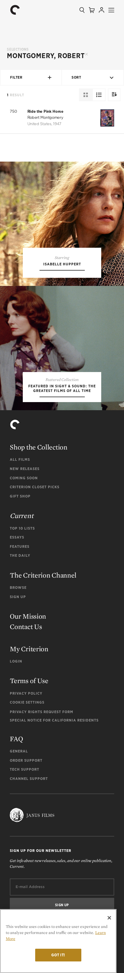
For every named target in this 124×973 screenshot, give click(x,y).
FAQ (16, 738)
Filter (16, 77)
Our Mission (28, 616)
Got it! (58, 955)
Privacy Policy (26, 693)
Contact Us (26, 626)
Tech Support (24, 769)
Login (16, 661)
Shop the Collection (38, 447)
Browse (18, 587)
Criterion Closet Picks (34, 487)
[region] (58, 941)
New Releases (25, 469)
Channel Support (29, 778)
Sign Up (18, 597)
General (19, 751)
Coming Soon (24, 478)
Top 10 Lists (22, 528)
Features (19, 546)
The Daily (20, 555)
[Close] (109, 917)
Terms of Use (29, 680)
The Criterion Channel (43, 575)
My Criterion (29, 648)
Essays (17, 537)
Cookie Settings (27, 702)
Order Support (26, 760)
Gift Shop (20, 496)
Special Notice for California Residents (54, 720)
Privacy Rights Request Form (41, 712)
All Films (20, 459)
